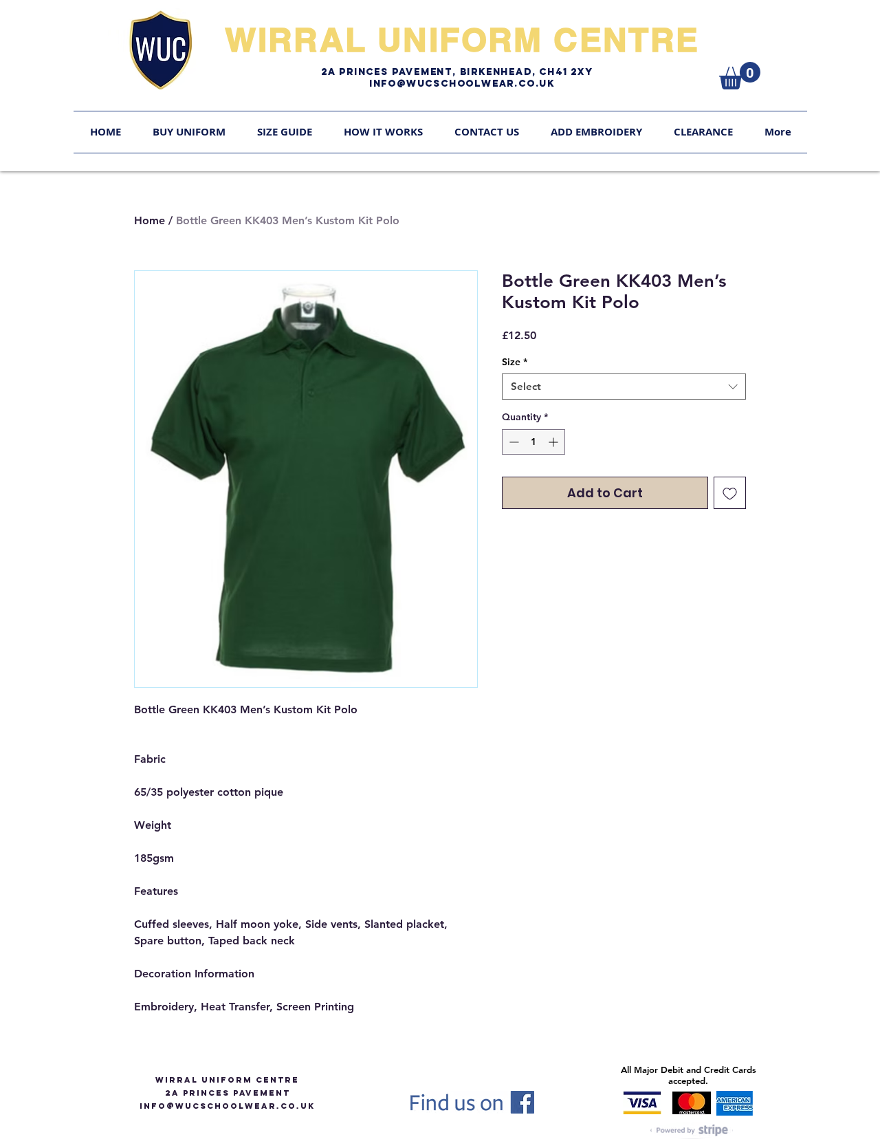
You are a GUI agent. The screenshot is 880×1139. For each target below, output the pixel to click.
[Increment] (554, 442)
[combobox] (624, 386)
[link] (739, 75)
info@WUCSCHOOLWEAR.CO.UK (227, 1106)
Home (149, 220)
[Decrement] (512, 442)
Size (514, 362)
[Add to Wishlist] (730, 493)
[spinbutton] (533, 442)
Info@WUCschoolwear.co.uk (462, 83)
